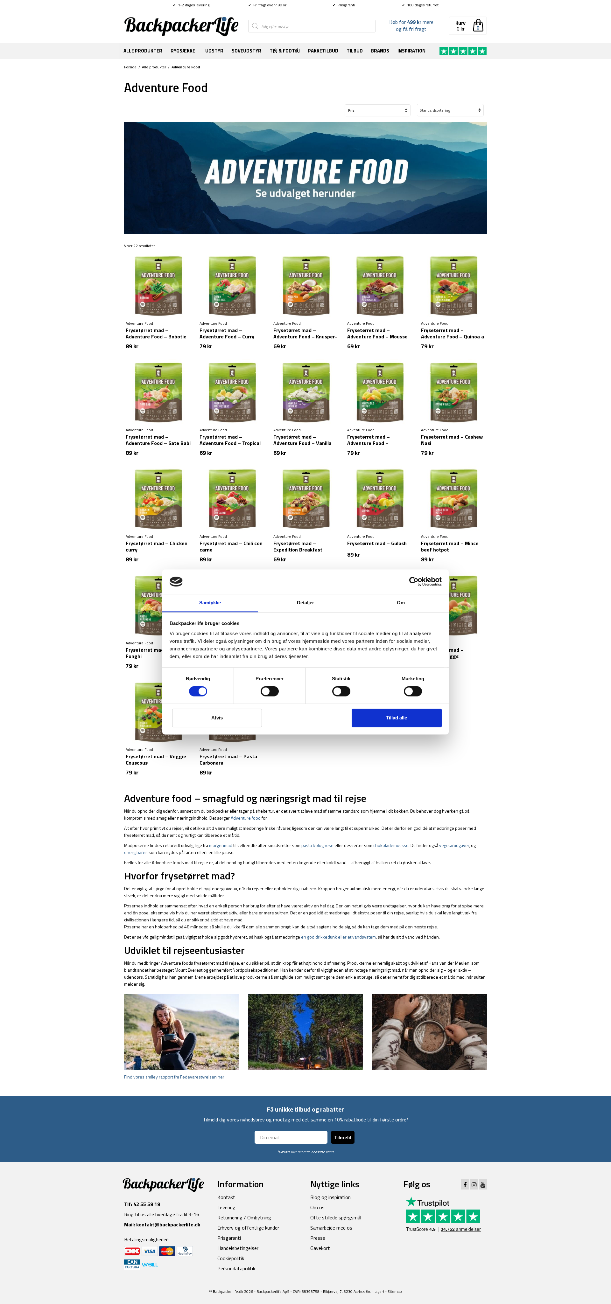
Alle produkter (142, 50)
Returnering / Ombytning (244, 1217)
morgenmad (220, 845)
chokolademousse (391, 845)
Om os (317, 1207)
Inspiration (411, 50)
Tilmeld (342, 1137)
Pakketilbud (323, 50)
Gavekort (320, 1248)
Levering (226, 1207)
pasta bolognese (317, 845)
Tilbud (355, 50)
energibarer (135, 852)
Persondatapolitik (236, 1268)
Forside (130, 67)
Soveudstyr (246, 50)
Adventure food (246, 818)
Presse (317, 1238)
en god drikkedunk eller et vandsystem (338, 936)
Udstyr (214, 50)
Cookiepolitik (230, 1258)
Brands (380, 50)
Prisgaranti (344, 5)
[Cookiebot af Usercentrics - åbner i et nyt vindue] (414, 581)
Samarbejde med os (331, 1227)
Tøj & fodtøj (285, 50)
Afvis (217, 717)
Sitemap (395, 1291)
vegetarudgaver (454, 845)
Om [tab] (401, 602)
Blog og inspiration (330, 1197)
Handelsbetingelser (237, 1248)
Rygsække (183, 50)
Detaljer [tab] (305, 602)
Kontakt (226, 1197)
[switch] (270, 691)
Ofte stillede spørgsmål (335, 1217)
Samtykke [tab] (210, 602)
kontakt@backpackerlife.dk (168, 1224)
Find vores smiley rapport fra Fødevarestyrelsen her (174, 1076)
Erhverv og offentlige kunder (248, 1227)
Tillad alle (396, 717)
